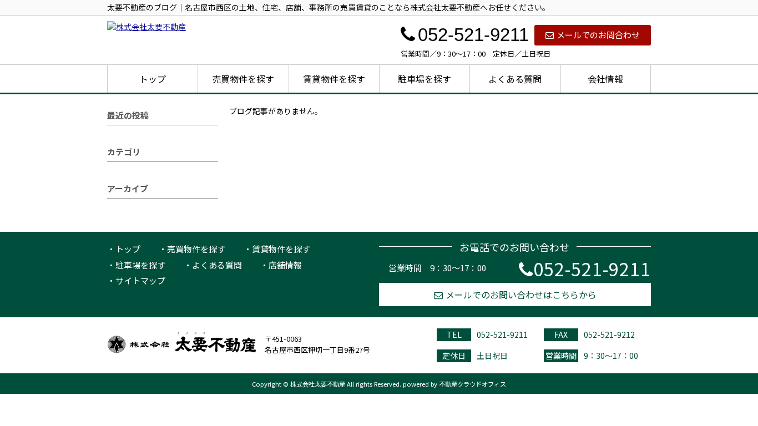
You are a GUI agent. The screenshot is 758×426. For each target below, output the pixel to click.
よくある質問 (515, 78)
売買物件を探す (243, 78)
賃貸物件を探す (334, 78)
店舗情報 (285, 265)
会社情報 (605, 78)
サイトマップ (140, 280)
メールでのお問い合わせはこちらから (521, 294)
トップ (152, 78)
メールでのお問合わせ (598, 34)
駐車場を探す (424, 78)
